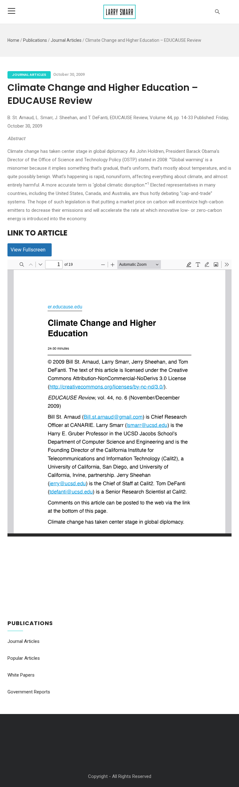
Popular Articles (23, 658)
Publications (35, 40)
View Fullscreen (28, 250)
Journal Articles (66, 40)
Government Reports (28, 692)
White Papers (21, 675)
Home (13, 40)
